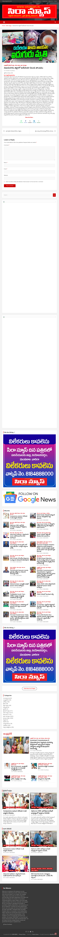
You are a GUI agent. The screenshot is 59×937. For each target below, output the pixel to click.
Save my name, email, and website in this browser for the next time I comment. (24, 181)
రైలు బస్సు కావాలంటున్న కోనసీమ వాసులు (44, 131)
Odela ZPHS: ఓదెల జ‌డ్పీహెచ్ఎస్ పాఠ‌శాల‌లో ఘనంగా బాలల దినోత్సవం (46, 585)
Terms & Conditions (37, 1)
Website (6, 175)
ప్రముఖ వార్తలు (48, 532)
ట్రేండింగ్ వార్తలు (11, 65)
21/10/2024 (6, 70)
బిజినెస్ (4, 721)
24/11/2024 (13, 539)
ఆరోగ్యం (5, 701)
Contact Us (44, 1)
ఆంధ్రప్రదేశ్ (6, 65)
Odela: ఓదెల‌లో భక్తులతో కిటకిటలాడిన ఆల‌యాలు (43, 535)
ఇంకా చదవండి (7, 829)
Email (5, 169)
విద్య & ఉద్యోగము (13, 543)
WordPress (52, 934)
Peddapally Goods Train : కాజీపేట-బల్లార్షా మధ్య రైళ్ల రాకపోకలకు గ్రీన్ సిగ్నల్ (18, 595)
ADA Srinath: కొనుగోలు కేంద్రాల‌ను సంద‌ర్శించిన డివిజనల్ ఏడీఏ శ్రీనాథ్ (19, 559)
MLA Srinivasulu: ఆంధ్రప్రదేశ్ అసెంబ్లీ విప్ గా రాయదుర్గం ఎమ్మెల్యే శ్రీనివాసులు (19, 768)
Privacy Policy (22, 934)
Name (6, 162)
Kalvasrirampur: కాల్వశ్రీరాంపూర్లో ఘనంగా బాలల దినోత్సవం (19, 584)
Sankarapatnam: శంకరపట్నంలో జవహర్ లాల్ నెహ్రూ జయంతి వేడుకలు (19, 606)
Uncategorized (6, 698)
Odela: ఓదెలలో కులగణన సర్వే (45, 594)
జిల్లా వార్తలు (12, 513)
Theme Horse (35, 934)
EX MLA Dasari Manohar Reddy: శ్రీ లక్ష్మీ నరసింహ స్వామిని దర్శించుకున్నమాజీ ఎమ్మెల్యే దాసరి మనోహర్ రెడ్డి (46, 560)
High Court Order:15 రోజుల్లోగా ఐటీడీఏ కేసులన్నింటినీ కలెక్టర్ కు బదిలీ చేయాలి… (46, 525)
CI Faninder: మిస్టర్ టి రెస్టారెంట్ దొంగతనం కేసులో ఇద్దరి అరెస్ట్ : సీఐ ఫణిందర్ (46, 606)
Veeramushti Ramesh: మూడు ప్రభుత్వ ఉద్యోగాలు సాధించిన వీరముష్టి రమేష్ (19, 571)
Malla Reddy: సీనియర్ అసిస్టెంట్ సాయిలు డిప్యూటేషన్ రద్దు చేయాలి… (46, 516)
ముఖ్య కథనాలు (6, 723)
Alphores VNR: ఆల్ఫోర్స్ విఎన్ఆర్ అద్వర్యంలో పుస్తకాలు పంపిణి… (18, 526)
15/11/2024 (39, 537)
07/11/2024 (34, 879)
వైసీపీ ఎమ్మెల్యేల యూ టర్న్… (18, 779)
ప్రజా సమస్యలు (24, 65)
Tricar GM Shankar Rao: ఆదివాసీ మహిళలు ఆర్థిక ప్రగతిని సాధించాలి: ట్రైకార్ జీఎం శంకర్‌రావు (45, 617)
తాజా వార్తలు (17, 65)
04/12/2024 (13, 530)
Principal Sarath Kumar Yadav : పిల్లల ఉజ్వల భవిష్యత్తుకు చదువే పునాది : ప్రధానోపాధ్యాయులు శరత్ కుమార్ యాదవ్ (19, 617)
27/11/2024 (39, 529)
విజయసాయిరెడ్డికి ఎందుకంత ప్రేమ (45, 767)
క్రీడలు (4, 703)
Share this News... (29, 117)
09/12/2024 (13, 519)
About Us (51, 1)
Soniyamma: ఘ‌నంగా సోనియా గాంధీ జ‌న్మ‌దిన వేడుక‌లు (18, 517)
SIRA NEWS (19, 519)
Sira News (12, 70)
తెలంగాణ (7, 511)
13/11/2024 (39, 621)
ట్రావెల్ (4, 709)
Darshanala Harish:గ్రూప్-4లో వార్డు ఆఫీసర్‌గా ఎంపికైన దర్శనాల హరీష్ (19, 546)
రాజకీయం (48, 513)
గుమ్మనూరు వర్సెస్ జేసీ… (44, 779)
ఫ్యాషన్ (4, 720)
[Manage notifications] (55, 934)
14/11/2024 (13, 587)
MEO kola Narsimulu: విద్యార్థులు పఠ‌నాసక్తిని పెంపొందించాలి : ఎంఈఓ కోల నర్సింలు (42, 875)
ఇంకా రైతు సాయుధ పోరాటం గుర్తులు (13, 131)
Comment (6, 145)
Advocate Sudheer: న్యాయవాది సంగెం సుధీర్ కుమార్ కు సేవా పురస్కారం (19, 535)
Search (54, 195)
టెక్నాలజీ (5, 707)
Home (55, 1)
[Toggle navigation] (4, 22)
